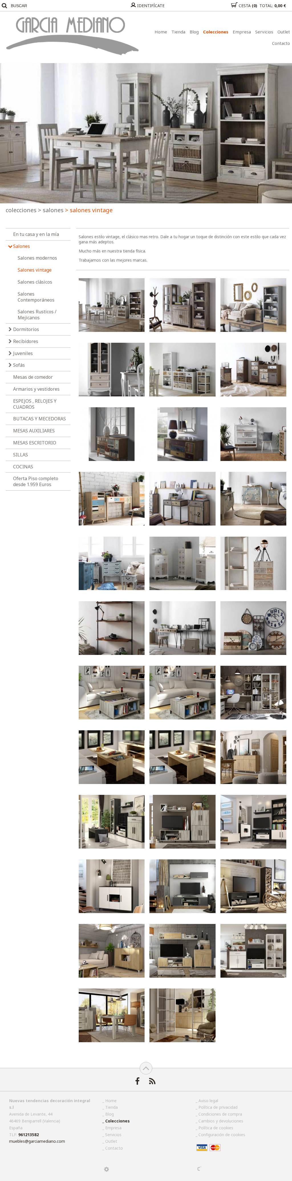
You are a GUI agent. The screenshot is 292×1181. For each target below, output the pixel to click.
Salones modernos (37, 258)
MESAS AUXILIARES (34, 431)
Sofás (19, 365)
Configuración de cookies (221, 1134)
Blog (194, 32)
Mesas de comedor (33, 377)
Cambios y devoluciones (220, 1121)
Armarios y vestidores (36, 389)
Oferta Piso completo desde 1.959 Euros (35, 481)
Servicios (264, 32)
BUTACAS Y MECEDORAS (39, 419)
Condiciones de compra (220, 1114)
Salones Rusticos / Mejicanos (37, 314)
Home (161, 32)
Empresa (242, 32)
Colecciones (215, 32)
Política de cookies (215, 1127)
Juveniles (23, 353)
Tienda (178, 32)
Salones (51, 210)
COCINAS (23, 467)
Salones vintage (35, 270)
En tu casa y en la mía (36, 234)
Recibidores (25, 341)
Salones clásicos (35, 282)
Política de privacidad (218, 1107)
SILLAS (20, 455)
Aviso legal (208, 1100)
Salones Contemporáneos (36, 297)
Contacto (281, 43)
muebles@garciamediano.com (37, 1141)
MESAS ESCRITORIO (34, 443)
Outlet (283, 32)
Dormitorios (26, 329)
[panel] (106, 1169)
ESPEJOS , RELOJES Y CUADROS (34, 404)
